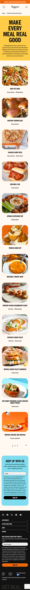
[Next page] (26, 445)
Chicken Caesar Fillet (15, 337)
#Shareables (19, 92)
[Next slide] (27, 1)
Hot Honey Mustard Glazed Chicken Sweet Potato (15, 402)
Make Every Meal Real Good (14, 13)
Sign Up (15, 497)
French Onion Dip (15, 248)
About (3, 527)
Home (3, 13)
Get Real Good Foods (7, 524)
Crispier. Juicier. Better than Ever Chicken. (15, 2)
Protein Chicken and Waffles (15, 434)
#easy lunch (19, 156)
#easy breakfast (15, 438)
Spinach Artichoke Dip (15, 216)
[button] (26, 7)
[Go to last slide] (2, 1)
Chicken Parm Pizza (15, 152)
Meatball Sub (15, 184)
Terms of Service (10, 573)
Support (4, 531)
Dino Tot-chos (15, 88)
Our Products (5, 520)
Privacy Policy (3, 573)
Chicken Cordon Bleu (15, 120)
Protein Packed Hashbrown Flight (15, 305)
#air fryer (10, 309)
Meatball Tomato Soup (15, 276)
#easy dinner (10, 92)
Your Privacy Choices (21, 573)
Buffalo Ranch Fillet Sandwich (15, 369)
